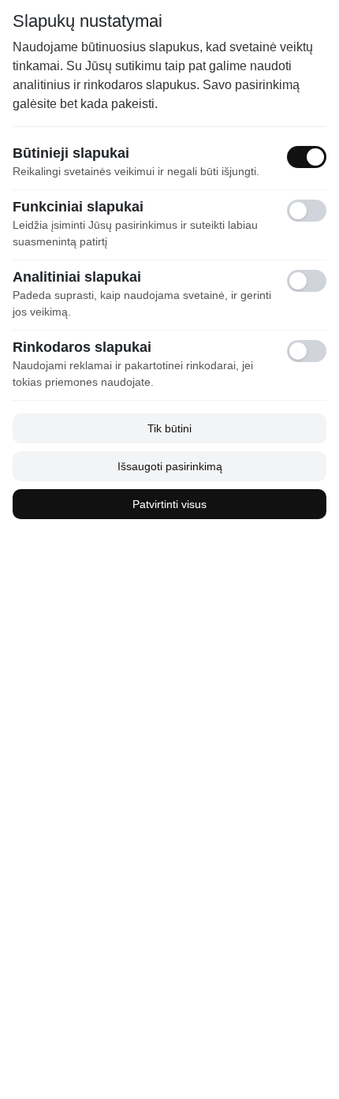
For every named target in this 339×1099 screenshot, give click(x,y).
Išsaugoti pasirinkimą (169, 466)
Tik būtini (169, 428)
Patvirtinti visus (169, 504)
